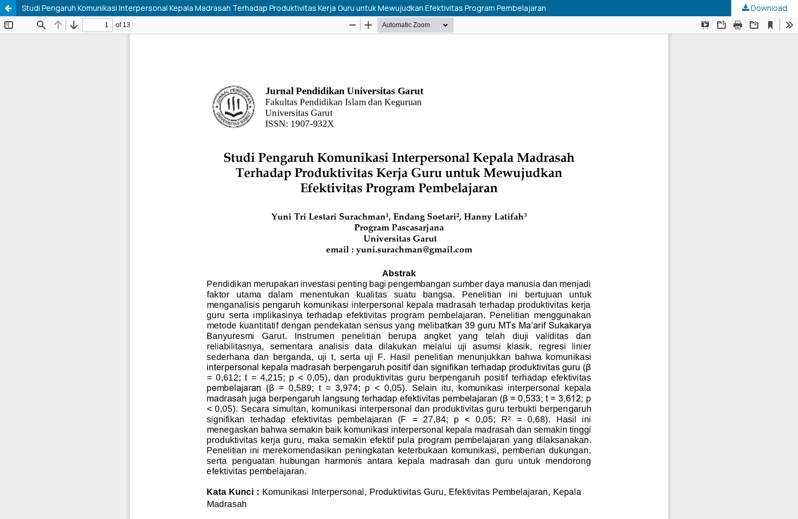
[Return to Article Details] (8, 8)
